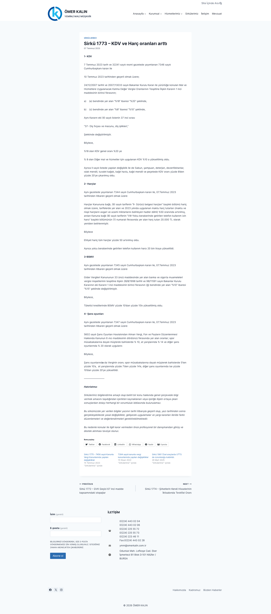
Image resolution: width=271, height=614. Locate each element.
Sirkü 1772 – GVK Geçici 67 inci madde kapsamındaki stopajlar (101, 488)
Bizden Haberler (212, 590)
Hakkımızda (179, 590)
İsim (56, 514)
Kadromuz (194, 590)
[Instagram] (61, 589)
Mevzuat (217, 13)
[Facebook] (50, 589)
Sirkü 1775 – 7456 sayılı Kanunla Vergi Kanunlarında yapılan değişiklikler (99, 457)
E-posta (59, 528)
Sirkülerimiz (191, 13)
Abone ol (58, 555)
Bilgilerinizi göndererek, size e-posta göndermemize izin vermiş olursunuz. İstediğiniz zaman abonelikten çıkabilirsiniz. (75, 544)
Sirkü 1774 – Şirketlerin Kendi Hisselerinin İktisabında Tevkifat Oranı (168, 488)
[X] (55, 589)
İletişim (205, 13)
